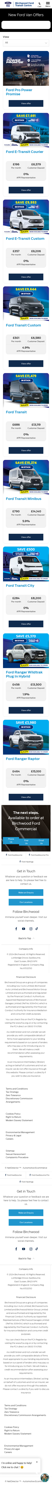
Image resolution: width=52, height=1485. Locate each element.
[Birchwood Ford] (24, 4)
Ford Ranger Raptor (23, 759)
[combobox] (26, 42)
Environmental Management (20, 1132)
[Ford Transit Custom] (26, 303)
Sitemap (10, 1150)
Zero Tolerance (13, 1095)
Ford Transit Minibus (23, 499)
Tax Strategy (12, 1091)
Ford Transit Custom (23, 325)
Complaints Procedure (17, 1157)
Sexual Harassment (16, 1153)
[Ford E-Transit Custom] (26, 217)
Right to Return (13, 1116)
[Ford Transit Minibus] (26, 477)
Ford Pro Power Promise (19, 92)
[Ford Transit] (26, 390)
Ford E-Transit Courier (24, 152)
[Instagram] (31, 929)
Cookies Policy (13, 1113)
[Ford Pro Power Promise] (26, 68)
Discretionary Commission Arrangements (19, 1100)
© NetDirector (12, 1168)
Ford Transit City (20, 586)
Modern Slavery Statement (19, 1120)
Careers (9, 1138)
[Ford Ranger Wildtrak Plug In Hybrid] (26, 650)
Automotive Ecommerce (35, 1168)
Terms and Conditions (17, 1088)
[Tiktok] (36, 929)
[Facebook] (16, 929)
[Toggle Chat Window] (44, 1477)
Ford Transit (16, 412)
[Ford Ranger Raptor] (26, 737)
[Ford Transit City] (26, 564)
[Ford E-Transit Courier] (26, 130)
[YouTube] (23, 929)
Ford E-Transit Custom (25, 239)
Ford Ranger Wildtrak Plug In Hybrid (24, 674)
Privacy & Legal (13, 1135)
